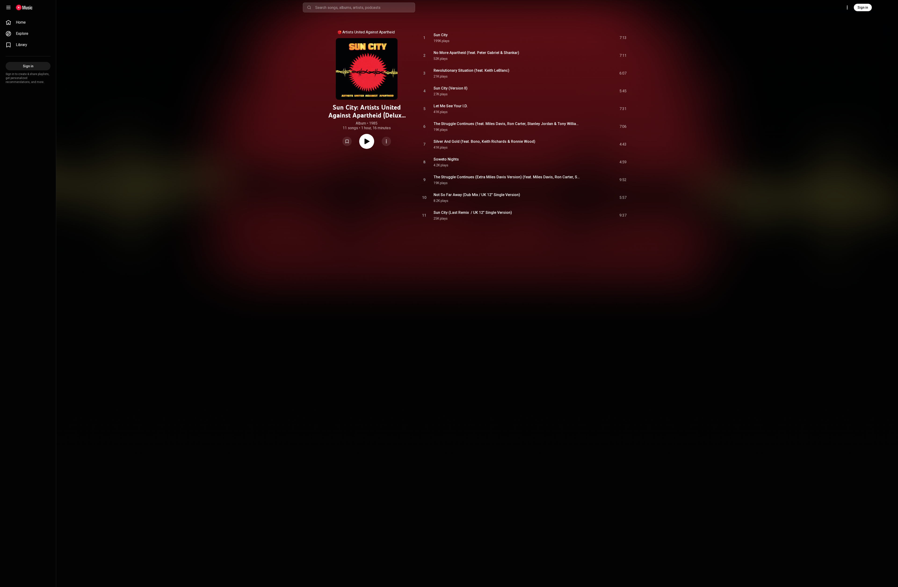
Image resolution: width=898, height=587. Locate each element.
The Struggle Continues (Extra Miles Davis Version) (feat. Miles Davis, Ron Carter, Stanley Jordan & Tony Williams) (507, 177)
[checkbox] (623, 38)
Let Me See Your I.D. (451, 106)
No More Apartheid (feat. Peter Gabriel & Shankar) (476, 52)
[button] (347, 141)
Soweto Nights (446, 159)
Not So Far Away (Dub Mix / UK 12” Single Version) (477, 195)
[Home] (24, 7)
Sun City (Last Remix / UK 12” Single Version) (473, 212)
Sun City (441, 35)
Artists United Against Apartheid (368, 32)
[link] (28, 22)
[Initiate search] (309, 7)
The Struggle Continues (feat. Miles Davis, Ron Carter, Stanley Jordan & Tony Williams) (507, 124)
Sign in (863, 7)
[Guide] (8, 7)
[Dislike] (596, 38)
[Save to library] (347, 141)
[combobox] (365, 7)
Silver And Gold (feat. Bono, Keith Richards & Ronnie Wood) (484, 141)
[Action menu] (386, 141)
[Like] (587, 38)
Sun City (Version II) (450, 88)
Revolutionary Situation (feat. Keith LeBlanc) (471, 70)
